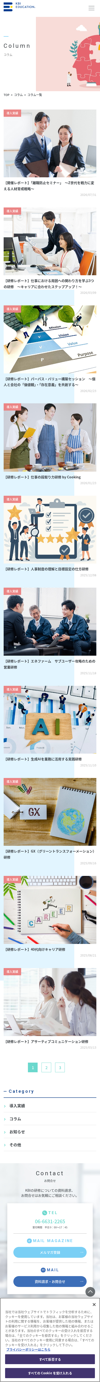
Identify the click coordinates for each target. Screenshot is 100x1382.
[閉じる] (94, 1304)
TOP (6, 95)
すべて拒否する (50, 1359)
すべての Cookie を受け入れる (50, 1373)
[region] (50, 1340)
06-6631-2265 (50, 1221)
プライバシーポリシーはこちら (28, 1349)
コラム (18, 95)
